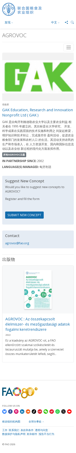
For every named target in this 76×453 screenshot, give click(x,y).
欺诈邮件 (32, 434)
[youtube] (69, 411)
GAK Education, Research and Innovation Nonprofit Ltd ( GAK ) (37, 112)
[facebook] (10, 411)
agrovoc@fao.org (17, 243)
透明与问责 (41, 430)
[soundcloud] (28, 411)
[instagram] (16, 411)
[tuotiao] (40, 411)
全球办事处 (35, 421)
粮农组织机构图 (11, 421)
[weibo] (51, 411)
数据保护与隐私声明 (13, 434)
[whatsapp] (57, 411)
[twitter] (63, 411)
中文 (54, 22)
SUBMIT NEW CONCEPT (24, 215)
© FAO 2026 (8, 444)
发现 (8, 22)
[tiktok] (34, 411)
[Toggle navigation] (68, 47)
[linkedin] (22, 411)
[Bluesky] (4, 411)
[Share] (65, 22)
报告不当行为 (46, 434)
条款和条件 (27, 430)
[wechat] (46, 411)
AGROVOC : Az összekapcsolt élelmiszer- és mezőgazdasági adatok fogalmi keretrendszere (37, 324)
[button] (71, 22)
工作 (4, 430)
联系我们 (14, 430)
